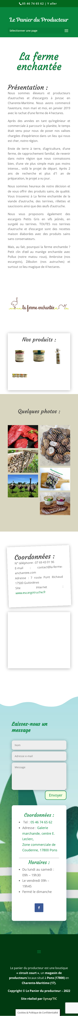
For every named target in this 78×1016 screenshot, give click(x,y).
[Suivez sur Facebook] (39, 907)
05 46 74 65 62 (33, 3)
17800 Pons (48, 850)
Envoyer (55, 795)
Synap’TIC (50, 999)
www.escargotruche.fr (31, 592)
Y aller (52, 3)
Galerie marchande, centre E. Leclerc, (38, 833)
